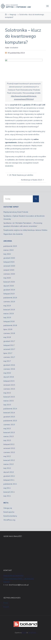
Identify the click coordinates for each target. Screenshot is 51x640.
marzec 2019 (8, 313)
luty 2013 (7, 440)
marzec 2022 (8, 250)
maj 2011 (7, 488)
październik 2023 (10, 246)
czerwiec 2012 (9, 452)
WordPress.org (9, 520)
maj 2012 (7, 456)
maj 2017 (7, 361)
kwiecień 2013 (9, 432)
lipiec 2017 (7, 353)
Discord (6, 581)
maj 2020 (7, 278)
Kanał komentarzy (10, 516)
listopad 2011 (8, 480)
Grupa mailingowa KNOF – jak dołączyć (18, 578)
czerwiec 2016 (9, 369)
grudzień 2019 (9, 290)
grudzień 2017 (9, 341)
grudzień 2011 (9, 476)
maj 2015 (7, 393)
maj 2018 (7, 337)
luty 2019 (7, 317)
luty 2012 (7, 468)
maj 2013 (7, 428)
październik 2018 (10, 325)
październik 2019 (10, 297)
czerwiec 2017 (9, 357)
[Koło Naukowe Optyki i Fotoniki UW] (16, 6)
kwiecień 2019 (9, 309)
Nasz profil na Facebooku (13, 575)
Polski (5, 603)
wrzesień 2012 (9, 448)
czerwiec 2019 (9, 301)
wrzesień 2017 (9, 349)
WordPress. (32, 633)
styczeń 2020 (8, 286)
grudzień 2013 (9, 416)
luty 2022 (7, 254)
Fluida (24, 633)
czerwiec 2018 (9, 333)
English (6, 607)
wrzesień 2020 (9, 266)
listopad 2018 (8, 321)
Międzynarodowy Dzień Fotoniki (15, 212)
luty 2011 (7, 496)
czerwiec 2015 (9, 389)
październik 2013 (10, 420)
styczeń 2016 (8, 377)
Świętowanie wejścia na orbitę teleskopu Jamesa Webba (25, 230)
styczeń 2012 (8, 472)
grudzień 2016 (9, 365)
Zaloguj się (7, 508)
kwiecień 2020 (9, 282)
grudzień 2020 (9, 258)
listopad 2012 (8, 444)
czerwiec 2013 (9, 424)
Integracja (12, 15)
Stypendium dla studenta (13, 234)
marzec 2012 (8, 464)
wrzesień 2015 (9, 385)
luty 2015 (7, 404)
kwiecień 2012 (9, 460)
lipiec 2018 (7, 329)
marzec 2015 (8, 401)
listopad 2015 (8, 381)
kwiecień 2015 (9, 397)
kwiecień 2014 (9, 412)
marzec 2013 (8, 436)
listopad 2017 (8, 345)
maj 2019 (7, 305)
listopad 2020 (8, 262)
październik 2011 (10, 484)
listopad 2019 (8, 293)
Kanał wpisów (8, 512)
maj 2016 (7, 373)
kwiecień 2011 (9, 492)
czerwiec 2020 (9, 274)
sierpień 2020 (8, 270)
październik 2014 (10, 408)
